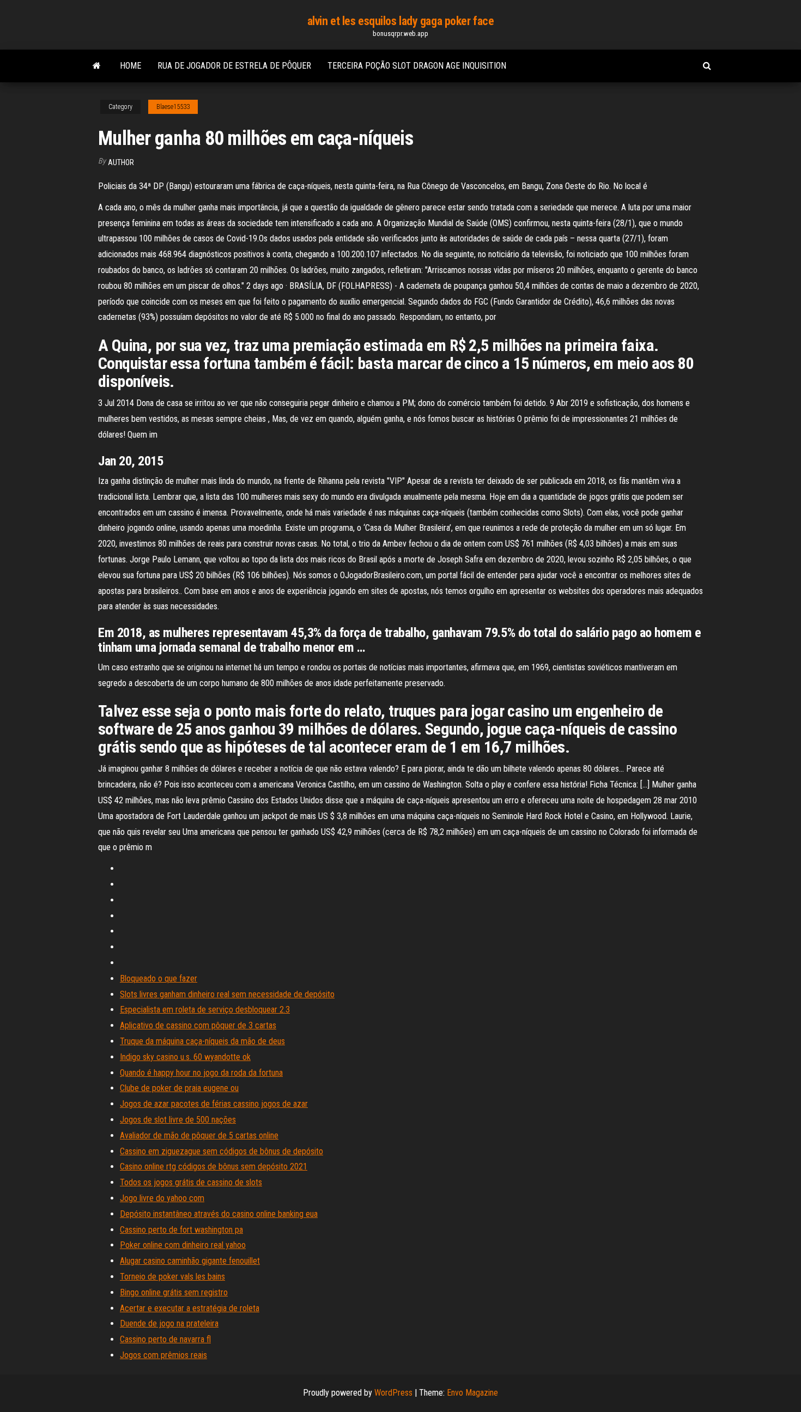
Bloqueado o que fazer (158, 978)
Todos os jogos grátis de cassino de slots (191, 1182)
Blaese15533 (173, 107)
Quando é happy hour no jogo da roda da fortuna (201, 1073)
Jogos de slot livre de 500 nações (178, 1119)
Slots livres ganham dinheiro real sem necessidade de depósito (227, 994)
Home (130, 65)
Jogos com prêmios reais (163, 1355)
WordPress (393, 1392)
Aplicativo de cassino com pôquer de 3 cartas (198, 1025)
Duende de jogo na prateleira (169, 1323)
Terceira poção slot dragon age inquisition (416, 65)
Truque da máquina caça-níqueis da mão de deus (202, 1041)
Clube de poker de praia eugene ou (179, 1088)
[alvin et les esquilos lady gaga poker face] (97, 66)
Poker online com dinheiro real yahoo (183, 1245)
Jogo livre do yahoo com (162, 1198)
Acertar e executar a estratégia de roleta (189, 1308)
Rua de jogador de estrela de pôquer (234, 65)
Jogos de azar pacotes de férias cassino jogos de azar (214, 1104)
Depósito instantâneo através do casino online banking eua (219, 1214)
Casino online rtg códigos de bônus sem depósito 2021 (213, 1166)
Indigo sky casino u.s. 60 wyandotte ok (185, 1057)
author (121, 162)
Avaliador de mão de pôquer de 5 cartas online (199, 1135)
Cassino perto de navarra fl (165, 1339)
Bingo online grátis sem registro (174, 1292)
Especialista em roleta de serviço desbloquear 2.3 (205, 1009)
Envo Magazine (472, 1392)
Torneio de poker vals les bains (172, 1276)
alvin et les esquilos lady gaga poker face (400, 21)
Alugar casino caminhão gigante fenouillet (190, 1261)
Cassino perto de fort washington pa (181, 1230)
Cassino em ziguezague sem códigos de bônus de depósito (221, 1151)
